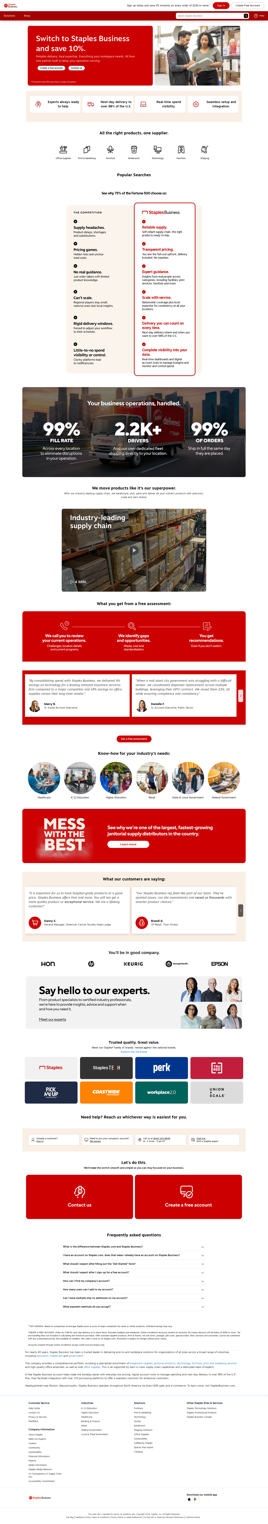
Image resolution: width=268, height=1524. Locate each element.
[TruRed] (216, 1068)
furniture (197, 1363)
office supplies (92, 1367)
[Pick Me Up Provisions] (51, 1093)
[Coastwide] (106, 1093)
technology (183, 1363)
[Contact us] (79, 1197)
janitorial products (164, 1363)
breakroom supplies (141, 1363)
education (43, 1356)
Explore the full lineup (134, 1051)
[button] (246, 16)
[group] (77, 695)
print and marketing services (220, 1363)
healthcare (56, 1356)
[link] (221, 5)
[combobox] (212, 16)
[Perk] (161, 1068)
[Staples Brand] (51, 1068)
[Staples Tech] (106, 1068)
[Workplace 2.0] (161, 1093)
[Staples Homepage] (11, 5)
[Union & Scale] (216, 1093)
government (76, 1356)
